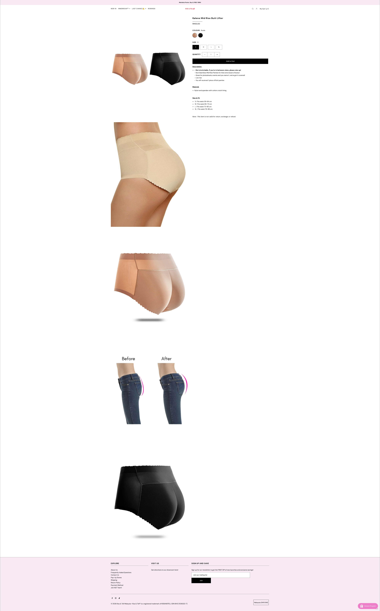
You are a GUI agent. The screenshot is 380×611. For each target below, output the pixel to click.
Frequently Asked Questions (121, 572)
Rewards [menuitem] (151, 9)
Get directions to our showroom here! (164, 570)
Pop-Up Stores (116, 578)
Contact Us (115, 575)
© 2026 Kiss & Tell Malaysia (121, 604)
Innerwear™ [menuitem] (123, 9)
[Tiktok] (119, 598)
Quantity (196, 54)
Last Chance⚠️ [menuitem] (138, 9)
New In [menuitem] (113, 9)
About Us (114, 570)
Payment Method (117, 585)
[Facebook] (112, 598)
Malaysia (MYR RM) (261, 602)
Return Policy (115, 583)
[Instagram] (115, 598)
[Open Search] (252, 8)
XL (219, 47)
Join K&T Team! (116, 588)
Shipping (114, 580)
